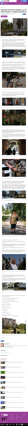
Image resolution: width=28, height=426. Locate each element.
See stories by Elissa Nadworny (8, 347)
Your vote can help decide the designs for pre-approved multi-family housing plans (15, 387)
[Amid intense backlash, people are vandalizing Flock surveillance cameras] (3, 392)
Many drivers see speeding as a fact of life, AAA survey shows (12, 367)
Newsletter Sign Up (12, 418)
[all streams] (27, 3)
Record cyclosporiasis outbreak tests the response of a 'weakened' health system (15, 372)
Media (6, 396)
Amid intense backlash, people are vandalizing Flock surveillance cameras (14, 392)
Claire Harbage (8, 13)
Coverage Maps (23, 415)
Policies (17, 418)
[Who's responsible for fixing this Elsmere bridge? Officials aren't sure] (3, 382)
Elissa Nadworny (5, 13)
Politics (6, 401)
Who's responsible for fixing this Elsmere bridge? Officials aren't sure (13, 382)
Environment (6, 406)
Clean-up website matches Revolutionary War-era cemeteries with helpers (14, 362)
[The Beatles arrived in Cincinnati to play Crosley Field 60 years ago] (3, 397)
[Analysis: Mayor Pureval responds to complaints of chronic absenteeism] (3, 402)
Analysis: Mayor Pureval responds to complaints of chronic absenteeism (14, 402)
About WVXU (11, 415)
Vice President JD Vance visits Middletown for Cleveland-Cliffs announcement (14, 377)
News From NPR (2, 7)
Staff (22, 418)
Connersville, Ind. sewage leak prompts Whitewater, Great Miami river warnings (14, 407)
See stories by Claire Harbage (5, 352)
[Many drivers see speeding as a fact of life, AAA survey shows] (3, 367)
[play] (1, 3)
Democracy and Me (18, 417)
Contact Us (17, 415)
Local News (6, 386)
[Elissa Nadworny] (2, 345)
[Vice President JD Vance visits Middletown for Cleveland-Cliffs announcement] (3, 377)
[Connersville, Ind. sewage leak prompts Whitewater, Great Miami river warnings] (3, 407)
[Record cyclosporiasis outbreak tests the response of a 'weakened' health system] (3, 372)
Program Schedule (12, 417)
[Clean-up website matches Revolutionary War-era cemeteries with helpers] (3, 362)
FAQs (22, 417)
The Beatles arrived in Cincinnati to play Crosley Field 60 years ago (13, 397)
